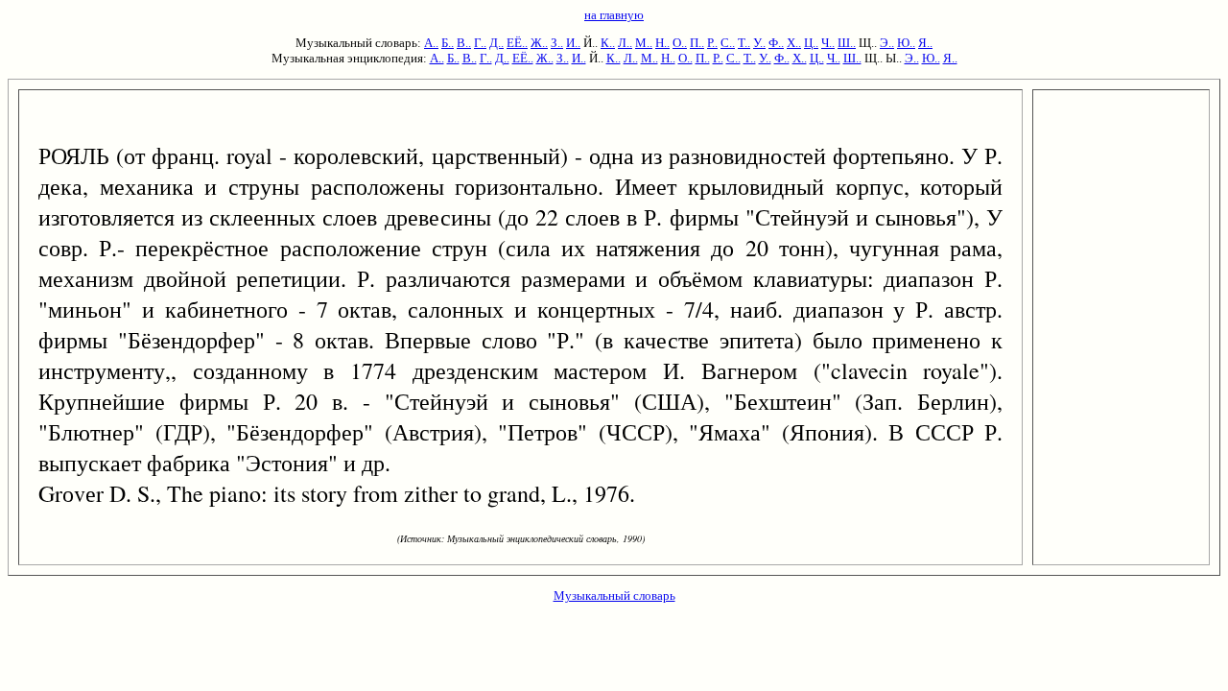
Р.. (712, 43)
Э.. (887, 43)
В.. (464, 43)
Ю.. (906, 43)
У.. (759, 43)
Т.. (744, 43)
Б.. (447, 43)
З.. (557, 43)
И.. (573, 43)
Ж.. (539, 43)
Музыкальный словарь (614, 595)
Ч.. (828, 43)
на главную (614, 15)
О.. (680, 43)
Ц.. (811, 43)
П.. (697, 43)
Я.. (925, 43)
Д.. (496, 43)
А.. (431, 43)
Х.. (794, 43)
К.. (608, 43)
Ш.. (847, 43)
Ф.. (776, 43)
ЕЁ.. (517, 43)
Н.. (662, 43)
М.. (643, 43)
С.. (727, 43)
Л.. (625, 43)
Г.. (480, 43)
